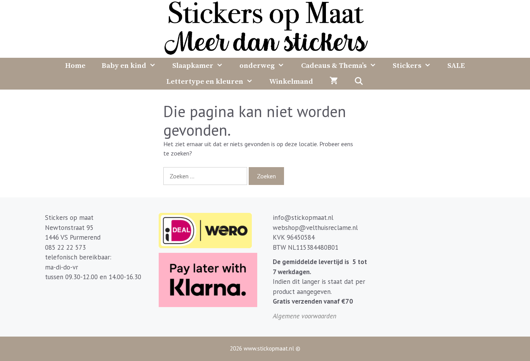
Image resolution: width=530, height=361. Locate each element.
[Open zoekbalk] (358, 82)
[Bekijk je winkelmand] (333, 82)
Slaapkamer (192, 65)
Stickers (407, 65)
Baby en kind (124, 65)
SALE (456, 65)
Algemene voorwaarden (304, 316)
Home (75, 65)
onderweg (257, 65)
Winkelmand (291, 81)
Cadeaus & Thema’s (334, 65)
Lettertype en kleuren (204, 81)
